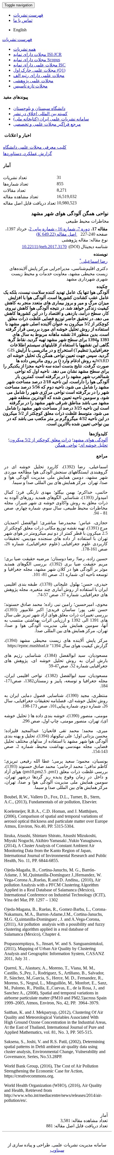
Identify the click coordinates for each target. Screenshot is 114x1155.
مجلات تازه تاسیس (30, 86)
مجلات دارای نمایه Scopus (36, 59)
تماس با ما (22, 20)
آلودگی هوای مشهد (90, 440)
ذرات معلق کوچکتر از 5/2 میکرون (40, 440)
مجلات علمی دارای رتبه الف (38, 75)
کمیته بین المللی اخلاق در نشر (40, 113)
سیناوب (57, 1150)
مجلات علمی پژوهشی (33, 80)
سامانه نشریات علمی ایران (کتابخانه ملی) (51, 119)
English (20, 29)
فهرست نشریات (28, 15)
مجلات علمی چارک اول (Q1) (39, 70)
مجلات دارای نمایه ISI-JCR (37, 54)
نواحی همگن (66, 445)
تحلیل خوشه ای (94, 445)
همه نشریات (24, 49)
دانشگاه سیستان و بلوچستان (39, 108)
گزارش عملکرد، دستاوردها (27, 153)
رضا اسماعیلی (93, 261)
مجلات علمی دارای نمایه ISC (39, 65)
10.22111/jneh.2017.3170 (44, 246)
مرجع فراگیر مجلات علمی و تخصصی (47, 124)
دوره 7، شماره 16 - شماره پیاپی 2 (59, 229)
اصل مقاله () (56, 234)
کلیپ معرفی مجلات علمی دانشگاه (34, 147)
